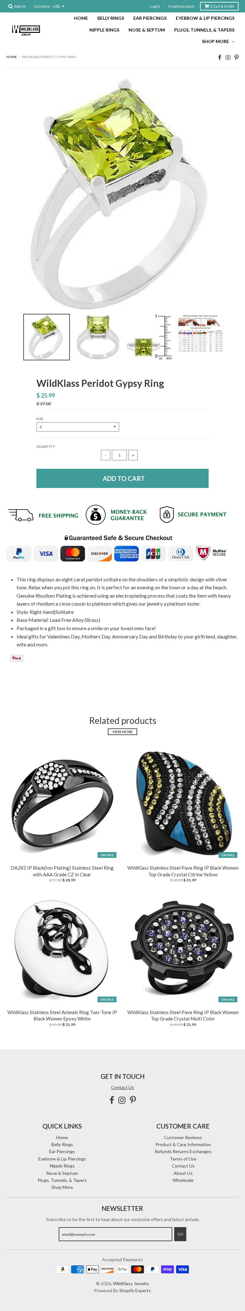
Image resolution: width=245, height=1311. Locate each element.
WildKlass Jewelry (131, 1283)
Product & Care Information (183, 1144)
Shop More (216, 41)
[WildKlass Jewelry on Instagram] (228, 57)
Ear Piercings (150, 18)
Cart (222, 6)
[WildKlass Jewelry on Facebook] (219, 57)
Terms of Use (183, 1158)
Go (180, 1234)
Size (39, 419)
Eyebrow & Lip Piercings (205, 18)
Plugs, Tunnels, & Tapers (204, 30)
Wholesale (183, 1180)
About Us (183, 1173)
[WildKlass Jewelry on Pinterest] (236, 57)
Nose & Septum (147, 30)
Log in (155, 6)
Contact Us (122, 1087)
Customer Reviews (183, 1137)
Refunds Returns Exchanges (183, 1151)
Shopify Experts (135, 1290)
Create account (181, 6)
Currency (42, 6)
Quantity (45, 446)
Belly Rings (110, 18)
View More (122, 732)
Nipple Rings (104, 30)
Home (81, 18)
